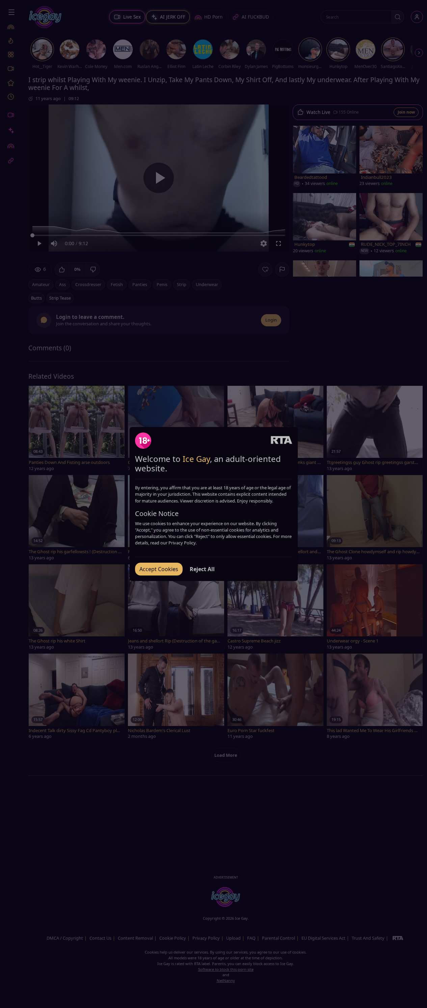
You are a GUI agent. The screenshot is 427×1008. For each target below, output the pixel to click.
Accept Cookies (158, 569)
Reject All (202, 569)
